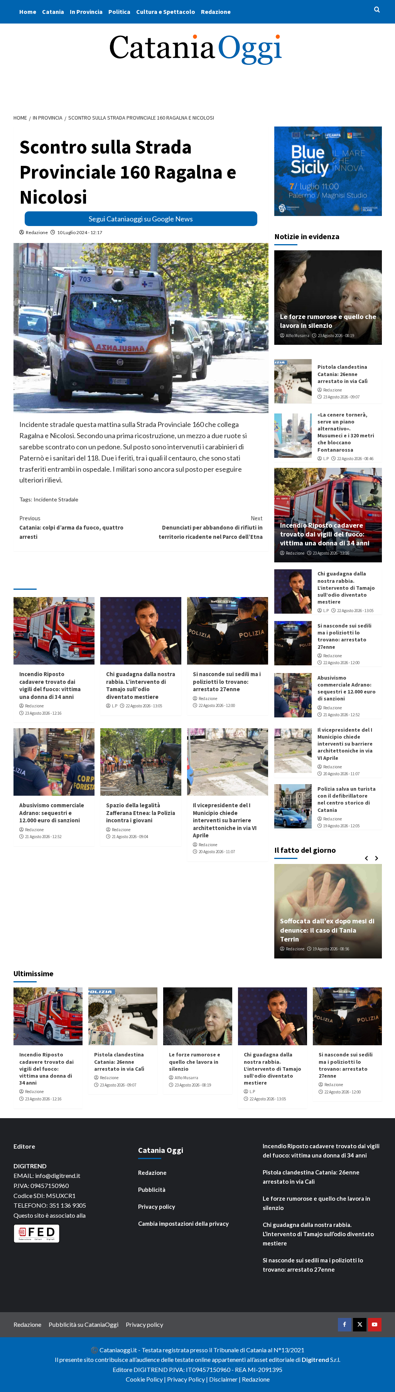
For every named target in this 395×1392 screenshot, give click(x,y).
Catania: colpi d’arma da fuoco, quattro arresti (71, 527)
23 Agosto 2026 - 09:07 (341, 397)
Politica (119, 11)
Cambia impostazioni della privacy (183, 1223)
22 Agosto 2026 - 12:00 (217, 705)
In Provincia (86, 11)
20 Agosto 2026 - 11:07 (217, 851)
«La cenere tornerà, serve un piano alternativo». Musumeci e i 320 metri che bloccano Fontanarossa (345, 432)
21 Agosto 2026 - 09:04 (130, 836)
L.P (114, 706)
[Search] (377, 10)
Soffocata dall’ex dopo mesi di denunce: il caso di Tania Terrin (327, 929)
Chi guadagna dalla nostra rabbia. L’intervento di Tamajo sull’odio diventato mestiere (140, 685)
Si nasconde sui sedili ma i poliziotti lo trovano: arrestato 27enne (227, 681)
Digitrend (315, 1359)
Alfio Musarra (297, 335)
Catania (53, 11)
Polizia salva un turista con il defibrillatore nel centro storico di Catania (346, 799)
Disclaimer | (225, 1379)
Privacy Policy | (188, 1379)
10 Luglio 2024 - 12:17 (79, 232)
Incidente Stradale (56, 499)
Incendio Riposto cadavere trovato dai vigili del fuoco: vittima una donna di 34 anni (50, 685)
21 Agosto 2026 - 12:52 (43, 836)
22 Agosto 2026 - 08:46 (355, 458)
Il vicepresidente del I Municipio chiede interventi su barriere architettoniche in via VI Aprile (225, 820)
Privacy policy (156, 1206)
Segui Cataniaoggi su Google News (141, 218)
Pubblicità (151, 1189)
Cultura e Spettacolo (165, 11)
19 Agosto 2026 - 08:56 (331, 949)
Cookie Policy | (146, 1379)
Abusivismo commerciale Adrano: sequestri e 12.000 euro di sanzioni (51, 812)
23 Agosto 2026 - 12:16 (43, 713)
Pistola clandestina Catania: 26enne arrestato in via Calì (342, 373)
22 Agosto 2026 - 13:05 (144, 706)
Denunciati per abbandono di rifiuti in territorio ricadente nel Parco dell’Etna (211, 527)
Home (27, 11)
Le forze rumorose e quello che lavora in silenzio (328, 321)
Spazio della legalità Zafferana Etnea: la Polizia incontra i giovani (140, 812)
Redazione (216, 11)
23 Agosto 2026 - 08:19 (336, 335)
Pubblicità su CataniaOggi (83, 1324)
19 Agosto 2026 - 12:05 (341, 825)
